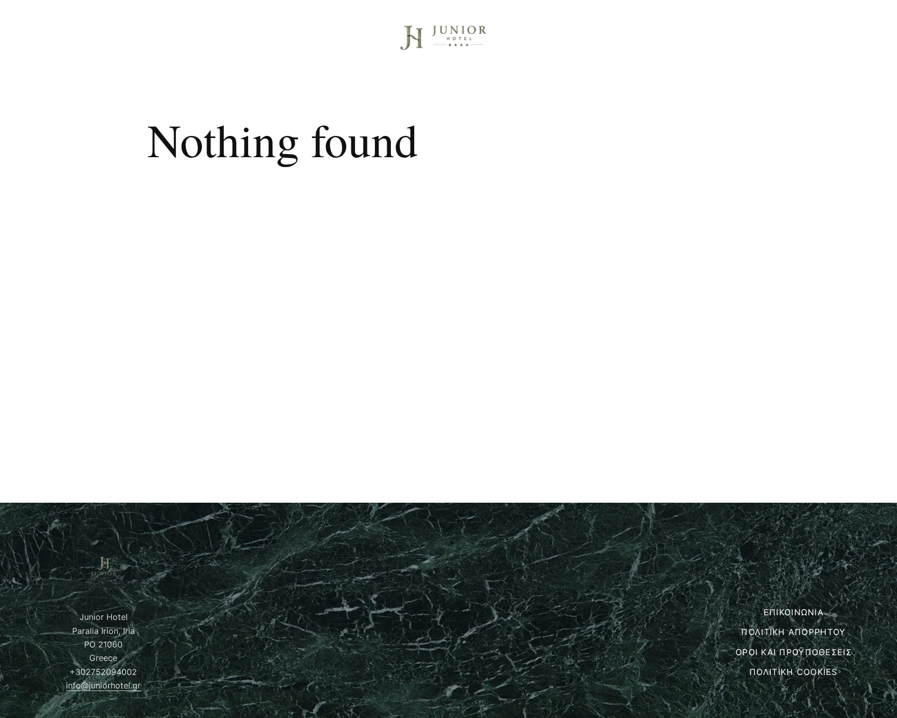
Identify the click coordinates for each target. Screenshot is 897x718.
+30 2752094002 (735, 8)
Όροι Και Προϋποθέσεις (794, 652)
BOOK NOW (41, 37)
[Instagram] (875, 8)
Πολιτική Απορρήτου (793, 632)
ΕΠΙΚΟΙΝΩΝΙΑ (794, 612)
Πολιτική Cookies (793, 672)
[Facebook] (859, 8)
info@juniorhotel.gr (809, 8)
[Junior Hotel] (448, 37)
